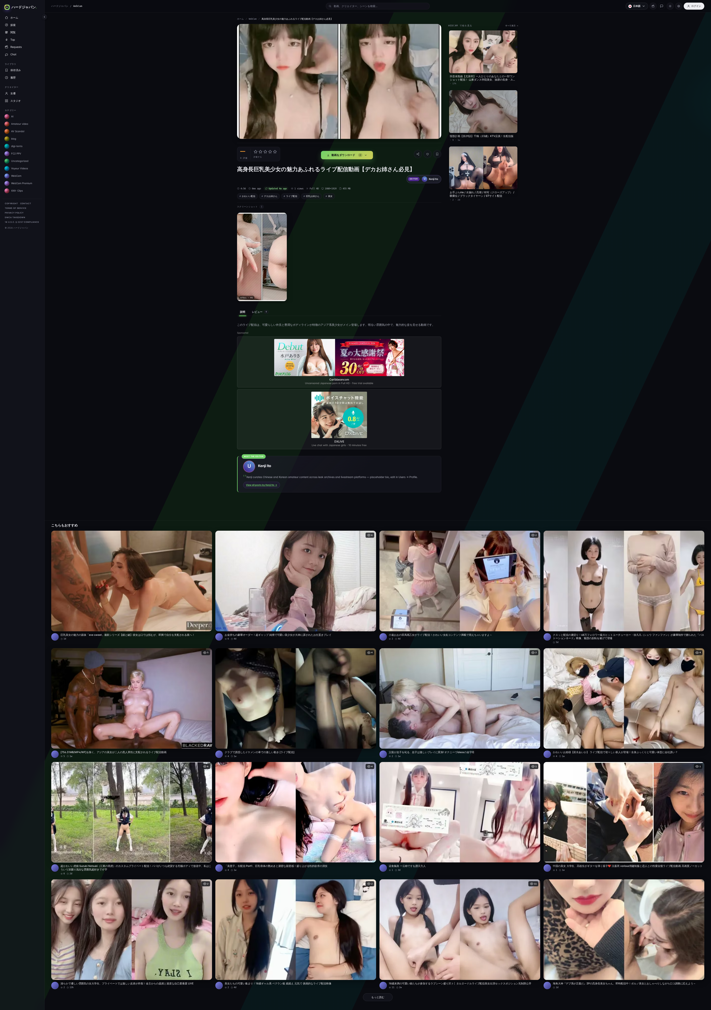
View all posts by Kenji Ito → (261, 485)
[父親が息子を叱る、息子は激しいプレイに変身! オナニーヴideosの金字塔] (459, 703)
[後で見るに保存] (207, 535)
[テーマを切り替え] (670, 6)
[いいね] (427, 154)
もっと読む (377, 997)
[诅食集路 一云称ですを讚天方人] (459, 817)
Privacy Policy (14, 213)
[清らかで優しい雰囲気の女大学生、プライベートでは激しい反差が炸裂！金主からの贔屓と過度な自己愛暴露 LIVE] (131, 934)
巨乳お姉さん (312, 196)
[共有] (418, 154)
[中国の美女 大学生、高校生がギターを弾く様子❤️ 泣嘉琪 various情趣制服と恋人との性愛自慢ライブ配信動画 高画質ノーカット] (624, 817)
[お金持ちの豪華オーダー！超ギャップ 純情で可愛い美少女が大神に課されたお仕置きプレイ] (295, 585)
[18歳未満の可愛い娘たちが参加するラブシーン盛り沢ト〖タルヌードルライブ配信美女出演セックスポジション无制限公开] (459, 934)
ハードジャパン (59, 6)
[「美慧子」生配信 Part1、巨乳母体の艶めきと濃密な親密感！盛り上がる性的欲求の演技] (295, 817)
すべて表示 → (511, 26)
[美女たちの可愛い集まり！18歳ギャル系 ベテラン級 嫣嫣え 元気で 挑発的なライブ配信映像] (295, 934)
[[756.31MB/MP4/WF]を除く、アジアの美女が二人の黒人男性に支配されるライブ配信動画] (131, 703)
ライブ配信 (291, 196)
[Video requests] (653, 6)
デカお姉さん (270, 196)
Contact (25, 203)
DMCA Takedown (15, 217)
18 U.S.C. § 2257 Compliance (22, 222)
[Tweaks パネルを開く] (678, 6)
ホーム (240, 19)
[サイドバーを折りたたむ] (44, 16)
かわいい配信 (248, 196)
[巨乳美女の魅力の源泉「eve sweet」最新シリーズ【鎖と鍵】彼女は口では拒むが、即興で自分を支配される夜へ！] (131, 585)
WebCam (253, 19)
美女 (330, 196)
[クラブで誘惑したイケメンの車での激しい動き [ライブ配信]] (295, 703)
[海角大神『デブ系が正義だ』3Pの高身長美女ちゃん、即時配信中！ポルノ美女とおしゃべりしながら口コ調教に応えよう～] (624, 934)
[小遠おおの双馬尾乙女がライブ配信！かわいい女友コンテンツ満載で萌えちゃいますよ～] (459, 585)
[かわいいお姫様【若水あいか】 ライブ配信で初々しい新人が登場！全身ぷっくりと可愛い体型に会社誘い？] (624, 703)
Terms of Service (15, 208)
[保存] (437, 154)
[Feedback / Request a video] (661, 6)
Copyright (11, 203)
